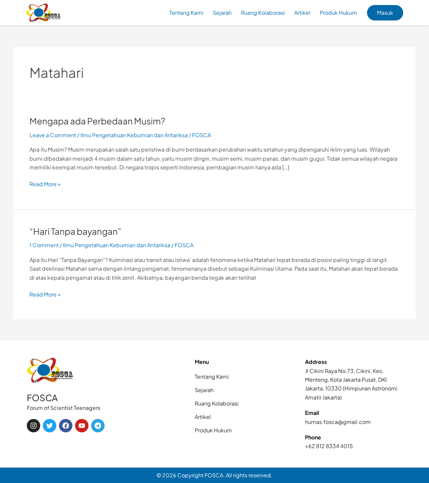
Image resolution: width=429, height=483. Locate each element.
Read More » (45, 183)
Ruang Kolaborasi (263, 12)
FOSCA (42, 397)
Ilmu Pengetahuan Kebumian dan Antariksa (134, 135)
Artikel (302, 12)
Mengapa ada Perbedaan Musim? (97, 120)
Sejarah (222, 12)
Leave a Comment (52, 135)
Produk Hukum (338, 12)
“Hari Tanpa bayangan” (75, 231)
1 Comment (44, 245)
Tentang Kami (186, 12)
